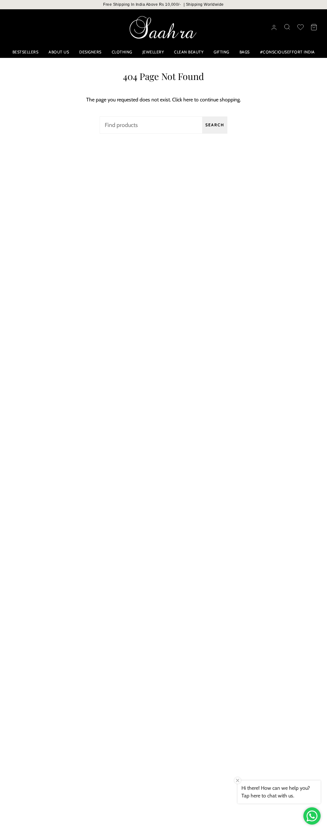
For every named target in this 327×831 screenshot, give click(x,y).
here (188, 100)
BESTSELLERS (25, 52)
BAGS (245, 52)
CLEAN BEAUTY (188, 52)
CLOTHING (122, 52)
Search (214, 125)
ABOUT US (59, 52)
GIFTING (221, 52)
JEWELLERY (153, 52)
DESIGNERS (90, 52)
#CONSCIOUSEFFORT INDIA (287, 52)
